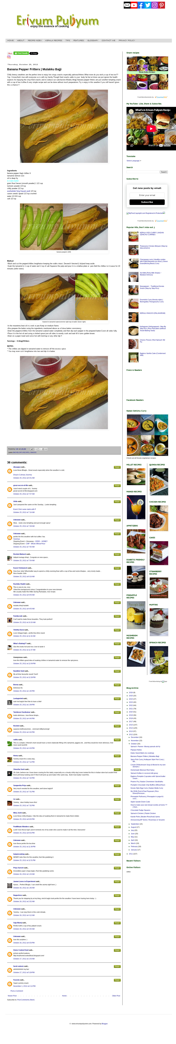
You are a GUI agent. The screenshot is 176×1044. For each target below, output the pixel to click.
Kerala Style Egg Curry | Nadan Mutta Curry (147, 788)
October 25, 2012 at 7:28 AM (24, 526)
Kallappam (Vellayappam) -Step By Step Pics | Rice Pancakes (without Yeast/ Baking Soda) (153, 329)
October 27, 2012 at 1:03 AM (24, 959)
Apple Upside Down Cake (140, 802)
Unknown (17, 520)
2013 (131, 731)
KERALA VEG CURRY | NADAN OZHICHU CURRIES (152, 234)
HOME (10, 40)
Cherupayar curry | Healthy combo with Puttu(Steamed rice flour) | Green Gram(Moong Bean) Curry (154, 261)
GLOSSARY (92, 40)
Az (14, 799)
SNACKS (33, 452)
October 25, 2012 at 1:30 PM (24, 691)
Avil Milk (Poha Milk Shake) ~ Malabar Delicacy (151, 274)
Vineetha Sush (19, 769)
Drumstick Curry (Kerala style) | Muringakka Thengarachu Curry (152, 301)
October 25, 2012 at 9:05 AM (24, 595)
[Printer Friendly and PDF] (21, 54)
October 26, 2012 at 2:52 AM (24, 901)
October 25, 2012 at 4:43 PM (24, 748)
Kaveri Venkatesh (20, 568)
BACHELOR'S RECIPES (21, 452)
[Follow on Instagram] (8, 58)
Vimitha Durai (18, 630)
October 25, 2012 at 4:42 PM (24, 732)
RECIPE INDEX (35, 40)
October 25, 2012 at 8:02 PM (24, 833)
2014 (131, 728)
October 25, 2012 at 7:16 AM (24, 512)
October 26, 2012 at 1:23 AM (24, 874)
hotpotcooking (18, 854)
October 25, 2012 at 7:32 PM (24, 805)
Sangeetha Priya (19, 785)
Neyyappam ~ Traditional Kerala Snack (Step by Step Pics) (152, 287)
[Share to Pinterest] (46, 449)
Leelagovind (18, 698)
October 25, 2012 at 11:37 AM (24, 650)
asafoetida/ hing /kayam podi (18, 191)
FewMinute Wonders (21, 827)
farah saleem (18, 966)
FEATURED (78, 40)
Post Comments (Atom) (26, 1000)
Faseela (16, 980)
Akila (15, 501)
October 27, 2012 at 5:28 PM (24, 972)
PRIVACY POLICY (127, 40)
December (135, 737)
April (133, 840)
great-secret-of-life (20, 485)
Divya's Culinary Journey (22, 475)
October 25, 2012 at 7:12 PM (24, 762)
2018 (131, 718)
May (132, 837)
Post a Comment (17, 991)
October (134, 744)
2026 (131, 693)
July (132, 830)
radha (15, 740)
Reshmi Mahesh (19, 554)
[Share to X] (40, 449)
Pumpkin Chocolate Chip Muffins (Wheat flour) (148, 785)
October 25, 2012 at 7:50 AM (24, 547)
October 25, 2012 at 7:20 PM (24, 778)
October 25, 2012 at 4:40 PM (24, 718)
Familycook (17, 616)
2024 (131, 699)
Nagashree (17, 895)
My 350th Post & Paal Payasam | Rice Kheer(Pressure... (145, 792)
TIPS (68, 40)
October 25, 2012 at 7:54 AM (24, 560)
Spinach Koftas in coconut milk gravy (144, 773)
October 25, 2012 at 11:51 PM (24, 860)
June (133, 834)
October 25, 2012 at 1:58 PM (24, 705)
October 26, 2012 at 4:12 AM (24, 915)
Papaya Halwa (136, 750)
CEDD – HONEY (41, 541)
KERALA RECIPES (53, 40)
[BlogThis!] (38, 449)
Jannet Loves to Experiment (24, 881)
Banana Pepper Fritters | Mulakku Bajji (145, 756)
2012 (131, 734)
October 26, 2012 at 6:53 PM (24, 943)
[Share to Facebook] (43, 449)
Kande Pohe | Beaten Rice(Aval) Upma (145, 817)
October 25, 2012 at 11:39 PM (24, 847)
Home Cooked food (20, 950)
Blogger (105, 1024)
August (134, 827)
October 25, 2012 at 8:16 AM (24, 577)
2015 (131, 725)
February (134, 846)
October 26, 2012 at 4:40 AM (24, 929)
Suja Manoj (17, 923)
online (129, 871)
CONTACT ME (108, 40)
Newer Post (12, 996)
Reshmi (16, 726)
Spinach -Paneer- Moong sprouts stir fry (145, 747)
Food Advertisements (145, 97)
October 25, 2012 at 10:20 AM (24, 622)
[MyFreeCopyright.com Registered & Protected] (145, 213)
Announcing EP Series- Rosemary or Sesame (148, 820)
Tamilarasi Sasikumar (21, 712)
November (135, 741)
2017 (131, 722)
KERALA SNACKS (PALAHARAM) (152, 313)
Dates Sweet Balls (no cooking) (142, 753)
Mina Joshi (17, 813)
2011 (131, 854)
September (135, 824)
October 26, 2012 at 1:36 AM (24, 888)
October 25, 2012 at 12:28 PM (24, 677)
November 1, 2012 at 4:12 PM (24, 986)
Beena (15, 685)
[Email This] (35, 449)
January (134, 850)
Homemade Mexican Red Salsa (142, 770)
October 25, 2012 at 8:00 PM (24, 819)
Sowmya (16, 539)
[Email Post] (31, 449)
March (133, 843)
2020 (131, 712)
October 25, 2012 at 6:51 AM (24, 478)
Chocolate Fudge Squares (140, 810)
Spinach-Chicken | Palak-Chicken (143, 813)
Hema (15, 756)
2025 (131, 696)
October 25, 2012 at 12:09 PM (24, 664)
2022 (131, 705)
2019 (131, 715)
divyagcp (16, 467)
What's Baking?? (20, 643)
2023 (131, 702)
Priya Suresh (18, 868)
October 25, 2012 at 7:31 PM (24, 792)
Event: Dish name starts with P (24, 509)
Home (64, 996)
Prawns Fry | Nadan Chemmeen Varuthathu (147, 782)
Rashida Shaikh (19, 584)
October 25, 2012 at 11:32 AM (24, 636)
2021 (131, 709)
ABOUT (20, 40)
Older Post (116, 996)
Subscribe (147, 202)
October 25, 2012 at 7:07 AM (24, 494)
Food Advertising (154, 681)
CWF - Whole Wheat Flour (35, 544)
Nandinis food (18, 671)
